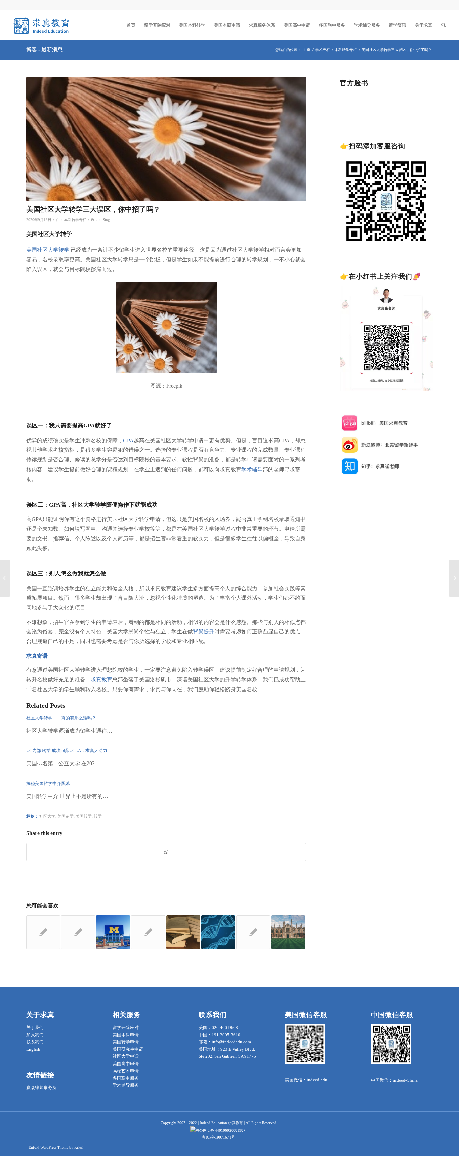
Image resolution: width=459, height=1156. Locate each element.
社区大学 (47, 816)
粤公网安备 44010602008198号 (221, 1130)
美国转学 (84, 816)
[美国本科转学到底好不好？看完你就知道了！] (5, 578)
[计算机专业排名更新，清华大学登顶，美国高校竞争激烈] (78, 932)
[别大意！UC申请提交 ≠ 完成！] (148, 932)
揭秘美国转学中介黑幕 (48, 783)
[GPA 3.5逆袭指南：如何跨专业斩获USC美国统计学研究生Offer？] (253, 932)
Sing (106, 220)
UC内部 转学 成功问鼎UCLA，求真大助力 (66, 750)
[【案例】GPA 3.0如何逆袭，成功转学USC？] (183, 932)
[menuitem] (131, 25)
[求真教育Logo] (42, 25)
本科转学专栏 (75, 220)
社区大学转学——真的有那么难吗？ (61, 717)
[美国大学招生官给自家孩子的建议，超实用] (288, 932)
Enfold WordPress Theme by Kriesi (56, 1147)
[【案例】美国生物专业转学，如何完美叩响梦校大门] (218, 932)
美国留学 (65, 816)
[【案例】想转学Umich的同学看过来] (113, 932)
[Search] (443, 25)
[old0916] (166, 139)
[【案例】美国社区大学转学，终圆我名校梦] (43, 932)
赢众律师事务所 (41, 1087)
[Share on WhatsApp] (166, 851)
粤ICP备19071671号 (218, 1137)
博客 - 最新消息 (44, 49)
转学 (98, 816)
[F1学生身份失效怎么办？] (454, 578)
